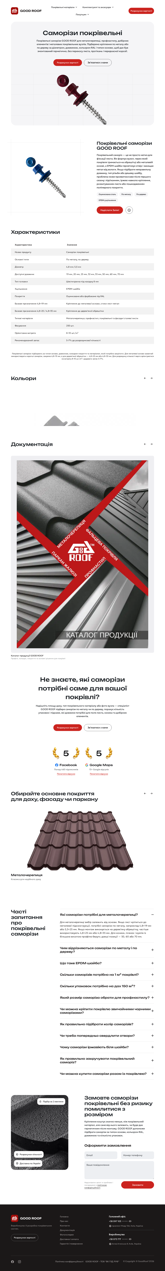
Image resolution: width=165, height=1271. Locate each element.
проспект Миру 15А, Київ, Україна (127, 1226)
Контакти (65, 1225)
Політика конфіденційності (69, 1261)
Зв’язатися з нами (98, 62)
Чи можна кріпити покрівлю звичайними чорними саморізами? (105, 1010)
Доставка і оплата (69, 1239)
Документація (67, 1230)
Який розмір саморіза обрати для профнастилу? (105, 997)
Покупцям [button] (81, 14)
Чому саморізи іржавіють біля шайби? (94, 1047)
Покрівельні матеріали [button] (63, 7)
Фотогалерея (67, 1234)
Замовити (137, 1184)
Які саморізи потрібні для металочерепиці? (99, 914)
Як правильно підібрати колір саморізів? (96, 1024)
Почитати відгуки (66, 774)
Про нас (64, 1221)
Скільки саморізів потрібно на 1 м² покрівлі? (99, 974)
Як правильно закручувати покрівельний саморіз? (97, 1060)
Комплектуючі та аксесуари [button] (96, 7)
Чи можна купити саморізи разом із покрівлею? (103, 1073)
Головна (64, 1216)
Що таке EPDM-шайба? (81, 963)
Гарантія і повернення (71, 1243)
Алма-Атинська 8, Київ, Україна (126, 1244)
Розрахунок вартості (24, 1237)
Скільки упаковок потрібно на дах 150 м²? (97, 986)
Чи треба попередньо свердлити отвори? (97, 1035)
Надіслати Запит (109, 210)
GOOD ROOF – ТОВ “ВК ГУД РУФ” (102, 1261)
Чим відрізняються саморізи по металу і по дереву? (98, 949)
